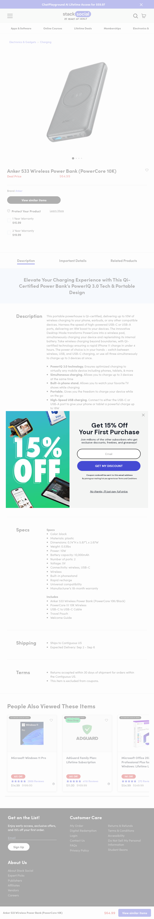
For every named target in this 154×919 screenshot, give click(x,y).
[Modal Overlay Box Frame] (77, 459)
